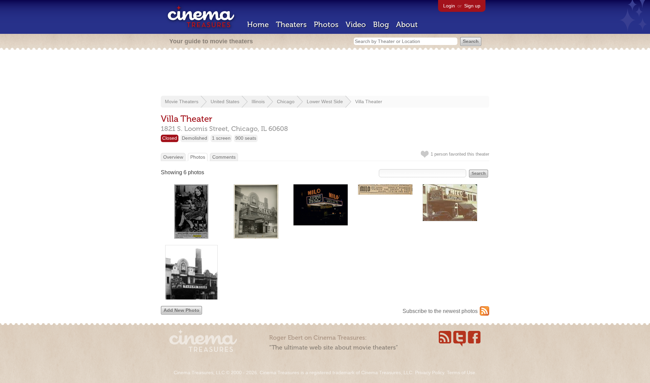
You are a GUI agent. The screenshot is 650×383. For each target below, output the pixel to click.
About (407, 24)
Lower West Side (325, 101)
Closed (169, 138)
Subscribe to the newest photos (440, 311)
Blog (381, 24)
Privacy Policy (429, 372)
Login (449, 5)
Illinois (258, 101)
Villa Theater (368, 101)
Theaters (291, 24)
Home (258, 24)
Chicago (286, 101)
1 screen (221, 138)
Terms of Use (461, 372)
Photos (326, 24)
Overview (173, 157)
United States (225, 101)
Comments (224, 157)
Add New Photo (181, 310)
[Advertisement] (325, 73)
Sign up (472, 5)
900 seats (245, 138)
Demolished (194, 138)
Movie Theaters (181, 101)
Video (356, 24)
